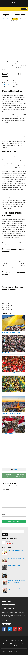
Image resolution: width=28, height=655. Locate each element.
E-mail (4, 509)
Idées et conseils (13, 640)
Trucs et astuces (6, 641)
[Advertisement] (14, 38)
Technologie (20, 640)
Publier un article (14, 645)
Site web (4, 514)
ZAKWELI (14, 2)
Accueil (7, 640)
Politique (12, 643)
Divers (16, 643)
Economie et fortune (21, 641)
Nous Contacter (22, 643)
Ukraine (15, 469)
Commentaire (6, 489)
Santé (8, 643)
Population (14, 18)
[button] (24, 9)
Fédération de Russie (16, 56)
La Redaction (6, 18)
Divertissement (13, 641)
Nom (3, 503)
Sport (4, 643)
